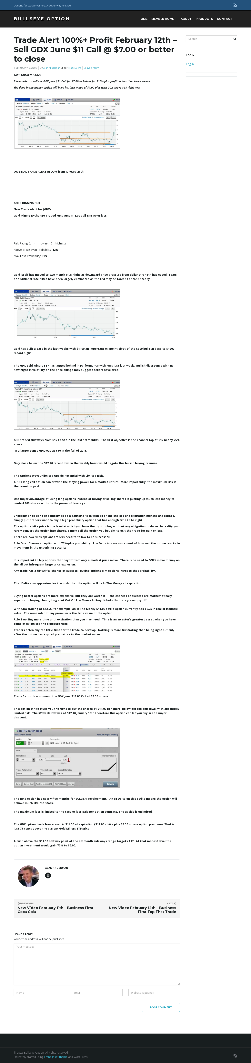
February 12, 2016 (25, 68)
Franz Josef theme (55, 1057)
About (186, 19)
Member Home (163, 19)
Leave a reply (91, 68)
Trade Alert (74, 68)
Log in (190, 64)
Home (142, 19)
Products (204, 19)
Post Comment (161, 1007)
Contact (224, 19)
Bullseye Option (42, 18)
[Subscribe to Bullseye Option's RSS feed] (235, 5)
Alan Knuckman (51, 68)
